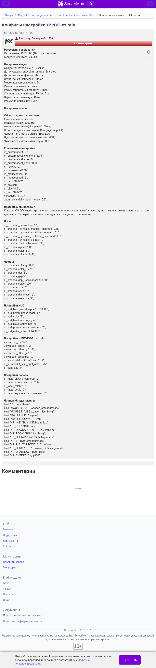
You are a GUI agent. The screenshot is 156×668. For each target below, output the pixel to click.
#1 (5, 33)
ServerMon (74, 3)
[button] (90, 4)
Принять (130, 660)
